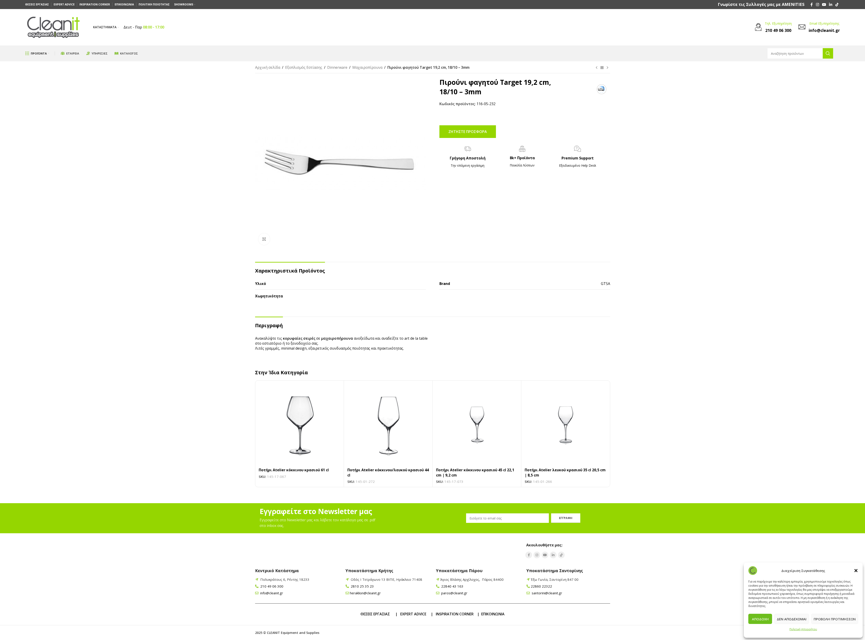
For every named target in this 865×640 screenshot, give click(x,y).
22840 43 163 (451, 586)
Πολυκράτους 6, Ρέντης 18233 (284, 579)
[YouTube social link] (823, 4)
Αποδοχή (760, 619)
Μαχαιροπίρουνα (367, 67)
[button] (856, 570)
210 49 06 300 (271, 586)
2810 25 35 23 (362, 586)
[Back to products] (602, 68)
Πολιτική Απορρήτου (803, 629)
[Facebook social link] (811, 4)
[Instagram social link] (817, 4)
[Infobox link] (761, 4)
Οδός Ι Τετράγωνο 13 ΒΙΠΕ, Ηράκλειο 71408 (386, 579)
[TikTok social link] (837, 4)
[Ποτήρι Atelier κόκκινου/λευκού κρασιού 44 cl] (388, 425)
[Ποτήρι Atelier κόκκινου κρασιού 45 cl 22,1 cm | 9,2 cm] (477, 425)
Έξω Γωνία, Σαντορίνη (554, 579)
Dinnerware (337, 67)
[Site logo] (53, 26)
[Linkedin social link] (831, 4)
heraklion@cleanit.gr (365, 593)
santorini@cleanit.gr (546, 593)
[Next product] (607, 68)
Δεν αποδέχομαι (791, 619)
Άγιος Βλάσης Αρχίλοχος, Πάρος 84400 (472, 579)
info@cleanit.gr (271, 593)
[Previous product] (596, 68)
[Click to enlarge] (264, 239)
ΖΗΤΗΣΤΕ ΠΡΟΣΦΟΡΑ (467, 131)
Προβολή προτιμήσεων (835, 619)
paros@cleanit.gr (453, 593)
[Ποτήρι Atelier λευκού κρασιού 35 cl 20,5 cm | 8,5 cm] (565, 425)
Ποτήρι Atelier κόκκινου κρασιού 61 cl (294, 469)
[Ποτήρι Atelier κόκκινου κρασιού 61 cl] (299, 425)
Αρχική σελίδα (267, 67)
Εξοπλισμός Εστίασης (303, 67)
